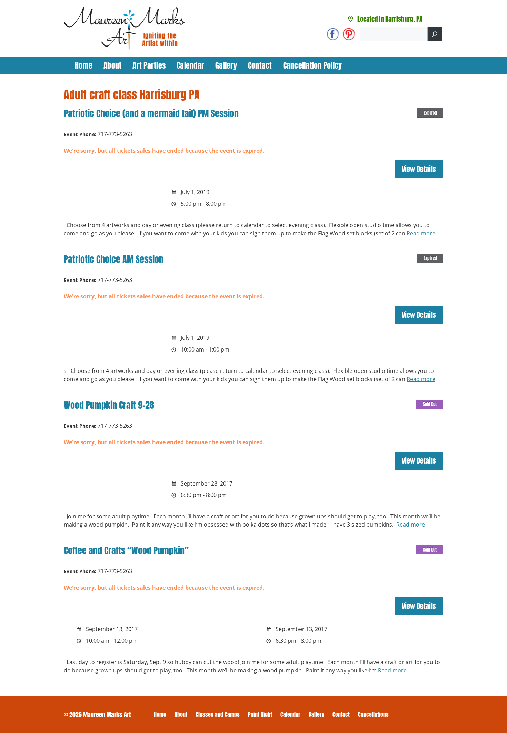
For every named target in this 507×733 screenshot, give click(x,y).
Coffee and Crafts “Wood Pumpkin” (126, 550)
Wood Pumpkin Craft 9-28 (109, 405)
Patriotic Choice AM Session (113, 259)
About (112, 65)
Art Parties (149, 65)
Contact (260, 65)
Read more (421, 233)
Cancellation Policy (312, 65)
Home (83, 65)
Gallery (226, 65)
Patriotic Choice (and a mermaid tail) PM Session (151, 113)
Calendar (190, 65)
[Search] (435, 34)
